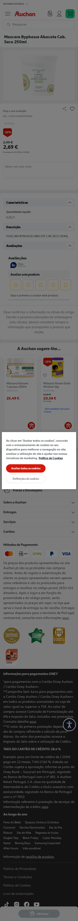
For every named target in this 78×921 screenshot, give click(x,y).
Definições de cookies (26, 478)
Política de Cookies (51, 458)
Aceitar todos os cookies (26, 468)
